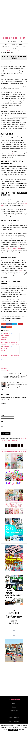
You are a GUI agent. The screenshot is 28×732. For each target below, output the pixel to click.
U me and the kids (14, 38)
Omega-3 (21, 270)
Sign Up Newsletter (14, 721)
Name (2, 415)
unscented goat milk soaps (20, 116)
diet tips (24, 375)
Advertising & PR (14, 714)
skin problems (23, 376)
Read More (21, 729)
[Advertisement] (14, 20)
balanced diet (15, 375)
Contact (14, 706)
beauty (20, 375)
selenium (17, 376)
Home (2, 50)
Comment (3, 403)
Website (3, 426)
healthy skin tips (5, 376)
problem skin (12, 376)
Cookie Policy (14, 710)
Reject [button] (15, 729)
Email (2, 421)
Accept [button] (10, 729)
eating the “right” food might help (12, 248)
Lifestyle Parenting (9, 50)
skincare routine (7, 377)
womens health (21, 377)
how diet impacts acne (15, 153)
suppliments (14, 377)
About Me (14, 703)
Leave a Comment (18, 61)
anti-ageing (9, 375)
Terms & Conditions (14, 717)
